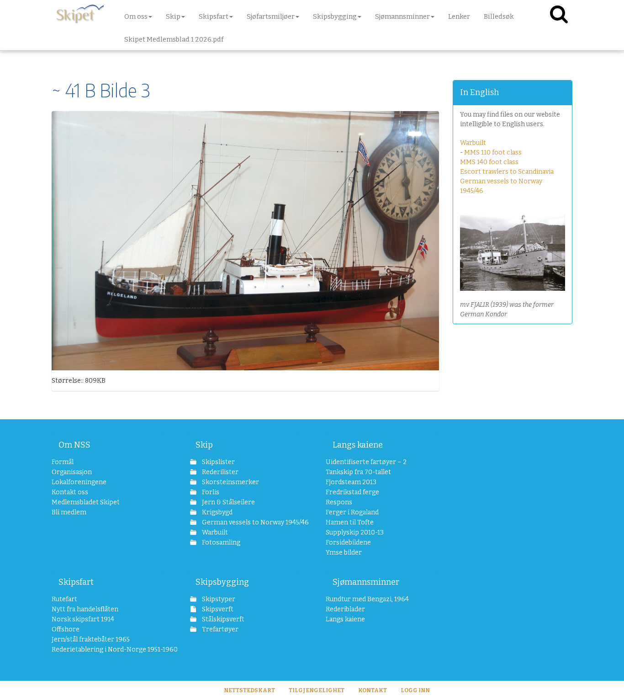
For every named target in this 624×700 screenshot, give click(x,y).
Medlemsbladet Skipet (86, 502)
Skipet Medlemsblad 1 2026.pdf (173, 39)
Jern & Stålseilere (228, 502)
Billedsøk (499, 16)
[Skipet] (80, 13)
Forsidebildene (348, 542)
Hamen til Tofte (350, 522)
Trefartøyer (219, 629)
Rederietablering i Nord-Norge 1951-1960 (107, 649)
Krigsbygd (217, 512)
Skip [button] (173, 16)
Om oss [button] (136, 16)
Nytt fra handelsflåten (85, 609)
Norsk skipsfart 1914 (83, 619)
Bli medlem (69, 512)
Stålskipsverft (222, 619)
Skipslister (218, 462)
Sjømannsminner (366, 582)
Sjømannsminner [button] (402, 16)
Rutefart (64, 599)
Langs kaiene (358, 445)
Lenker (459, 16)
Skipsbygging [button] (335, 16)
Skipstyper (218, 599)
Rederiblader (345, 609)
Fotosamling (220, 542)
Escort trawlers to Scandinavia (507, 172)
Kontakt (372, 690)
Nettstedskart (249, 690)
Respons (339, 502)
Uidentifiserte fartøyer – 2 (366, 462)
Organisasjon (72, 472)
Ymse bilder (344, 552)
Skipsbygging (222, 582)
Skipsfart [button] (213, 16)
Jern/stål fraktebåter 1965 (91, 639)
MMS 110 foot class (493, 152)
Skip (204, 445)
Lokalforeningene (79, 482)
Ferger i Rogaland (352, 512)
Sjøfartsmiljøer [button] (271, 16)
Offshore (65, 629)
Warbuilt (473, 143)
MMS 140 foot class (489, 162)
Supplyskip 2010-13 (355, 532)
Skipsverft (217, 609)
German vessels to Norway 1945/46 (250, 522)
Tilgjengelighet (316, 690)
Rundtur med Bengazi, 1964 (367, 599)
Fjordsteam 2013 (351, 482)
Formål (63, 462)
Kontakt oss (70, 492)
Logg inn (415, 690)
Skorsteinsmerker (230, 482)
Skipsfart (76, 582)
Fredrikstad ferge (352, 492)
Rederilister (219, 472)
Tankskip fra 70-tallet (358, 472)
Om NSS (74, 445)
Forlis (210, 492)
